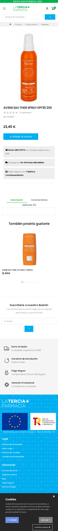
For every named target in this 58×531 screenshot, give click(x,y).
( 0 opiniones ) (25, 113)
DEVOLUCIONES (9, 487)
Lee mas (44, 520)
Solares (18, 24)
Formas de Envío (10, 470)
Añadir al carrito (22, 136)
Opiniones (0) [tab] (29, 205)
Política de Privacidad (12, 444)
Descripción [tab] (17, 199)
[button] (53, 8)
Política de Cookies (11, 452)
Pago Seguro (8, 482)
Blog (4, 478)
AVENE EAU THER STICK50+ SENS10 (17, 270)
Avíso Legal (7, 448)
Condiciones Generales (13, 456)
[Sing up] (29, 329)
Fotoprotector (32, 24)
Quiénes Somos (9, 474)
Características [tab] (39, 199)
